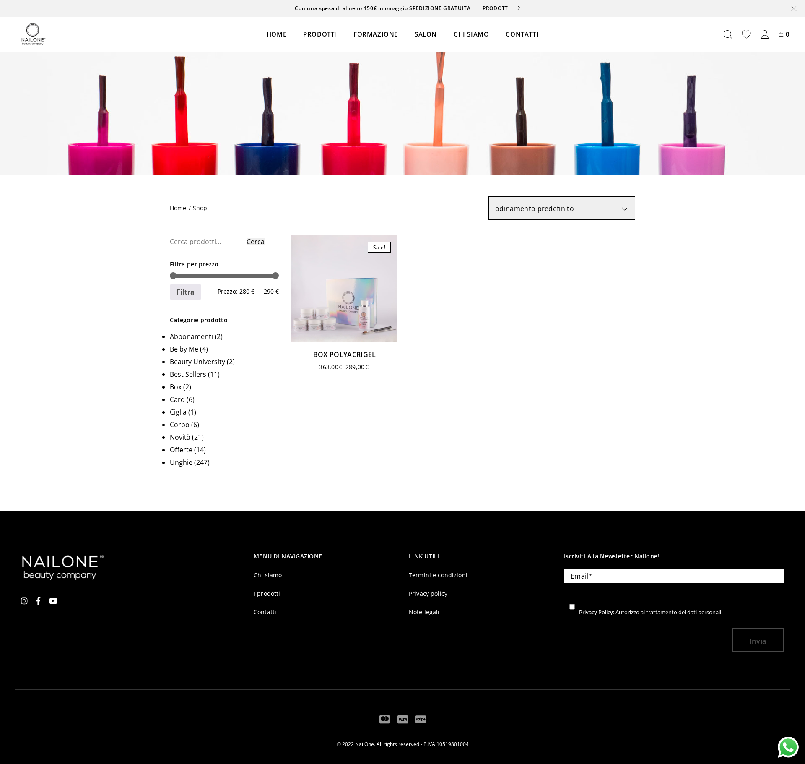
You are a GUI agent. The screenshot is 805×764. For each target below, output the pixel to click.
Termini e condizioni (438, 575)
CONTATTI (522, 34)
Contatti (265, 612)
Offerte (181, 449)
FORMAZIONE (375, 34)
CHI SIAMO (471, 34)
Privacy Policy (596, 612)
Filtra (186, 292)
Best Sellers (188, 374)
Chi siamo (268, 575)
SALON (426, 34)
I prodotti (494, 8)
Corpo (180, 424)
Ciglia (178, 412)
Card (177, 399)
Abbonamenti (191, 336)
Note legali (424, 612)
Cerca (256, 241)
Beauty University (197, 361)
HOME (276, 34)
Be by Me (184, 349)
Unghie (181, 462)
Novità (180, 437)
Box (176, 386)
